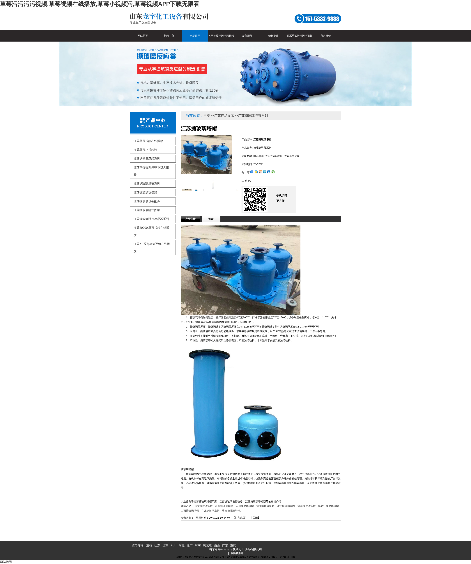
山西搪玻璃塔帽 (190, 510)
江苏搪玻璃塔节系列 (253, 116)
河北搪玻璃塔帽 (265, 506)
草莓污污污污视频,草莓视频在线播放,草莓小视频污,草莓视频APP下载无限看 (99, 4)
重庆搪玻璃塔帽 (231, 510)
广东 (225, 545)
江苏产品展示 (224, 116)
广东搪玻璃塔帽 (210, 510)
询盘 (211, 218)
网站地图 (237, 553)
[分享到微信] (273, 171)
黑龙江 (207, 545)
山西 (217, 545)
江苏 (165, 545)
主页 (206, 116)
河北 (182, 545)
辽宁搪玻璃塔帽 (286, 506)
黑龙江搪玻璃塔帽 (328, 506)
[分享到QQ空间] (256, 171)
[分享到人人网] (268, 171)
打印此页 (240, 517)
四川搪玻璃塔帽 (245, 506)
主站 (149, 545)
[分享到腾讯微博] (264, 171)
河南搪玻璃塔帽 (307, 506)
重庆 (233, 545)
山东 (157, 545)
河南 (198, 545)
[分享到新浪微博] (260, 171)
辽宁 (190, 545)
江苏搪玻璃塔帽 (224, 506)
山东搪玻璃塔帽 (203, 506)
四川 (173, 545)
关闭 (255, 517)
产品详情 (190, 218)
